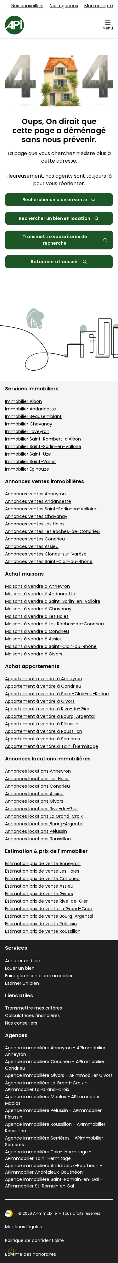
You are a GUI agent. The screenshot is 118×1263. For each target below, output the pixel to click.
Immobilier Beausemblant (33, 416)
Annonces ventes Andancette (38, 501)
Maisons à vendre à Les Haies (37, 616)
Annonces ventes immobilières (44, 481)
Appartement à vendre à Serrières (42, 739)
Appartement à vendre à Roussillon (43, 731)
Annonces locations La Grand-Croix (44, 816)
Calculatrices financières (32, 1015)
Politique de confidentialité (34, 1240)
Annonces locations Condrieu (37, 786)
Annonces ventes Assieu (32, 546)
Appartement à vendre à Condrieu (43, 686)
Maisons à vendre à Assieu (34, 639)
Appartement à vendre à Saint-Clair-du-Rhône (57, 694)
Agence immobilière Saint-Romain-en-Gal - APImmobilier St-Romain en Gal (54, 1182)
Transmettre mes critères (33, 1008)
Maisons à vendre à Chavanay (38, 609)
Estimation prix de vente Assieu (39, 886)
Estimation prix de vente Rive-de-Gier (46, 901)
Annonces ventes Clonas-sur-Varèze (46, 554)
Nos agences (64, 6)
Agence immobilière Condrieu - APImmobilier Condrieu (54, 1064)
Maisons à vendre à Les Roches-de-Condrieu (54, 624)
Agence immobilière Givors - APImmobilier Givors (59, 1075)
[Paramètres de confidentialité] (12, 1251)
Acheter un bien (22, 961)
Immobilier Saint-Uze (28, 454)
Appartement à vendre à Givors (40, 701)
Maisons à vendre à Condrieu (37, 631)
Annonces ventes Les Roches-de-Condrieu (52, 531)
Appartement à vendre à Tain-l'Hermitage (51, 746)
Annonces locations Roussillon (38, 839)
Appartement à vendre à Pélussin (41, 724)
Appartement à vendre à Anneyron (43, 679)
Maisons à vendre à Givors (33, 654)
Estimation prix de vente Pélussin (41, 924)
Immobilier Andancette (30, 409)
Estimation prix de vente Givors (39, 893)
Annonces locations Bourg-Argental (44, 824)
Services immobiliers (32, 389)
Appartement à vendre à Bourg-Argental (50, 716)
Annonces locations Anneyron (38, 771)
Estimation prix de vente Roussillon (43, 931)
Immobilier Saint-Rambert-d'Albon (43, 439)
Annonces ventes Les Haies (35, 524)
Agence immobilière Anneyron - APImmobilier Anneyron (55, 1051)
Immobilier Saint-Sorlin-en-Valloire (43, 446)
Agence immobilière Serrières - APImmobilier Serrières (54, 1141)
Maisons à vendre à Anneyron (37, 586)
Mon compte (98, 6)
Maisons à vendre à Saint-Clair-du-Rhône (51, 646)
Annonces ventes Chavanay (36, 516)
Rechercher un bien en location (54, 218)
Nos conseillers (27, 6)
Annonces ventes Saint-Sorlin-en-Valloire (50, 509)
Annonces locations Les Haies (37, 778)
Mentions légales (23, 1227)
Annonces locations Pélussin (36, 831)
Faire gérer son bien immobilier (39, 976)
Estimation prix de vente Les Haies (42, 871)
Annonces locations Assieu (34, 794)
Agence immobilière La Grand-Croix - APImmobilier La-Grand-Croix (46, 1086)
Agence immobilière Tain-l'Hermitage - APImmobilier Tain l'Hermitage (48, 1155)
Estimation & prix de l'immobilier (46, 851)
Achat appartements (32, 666)
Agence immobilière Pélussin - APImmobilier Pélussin (53, 1113)
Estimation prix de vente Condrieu (42, 878)
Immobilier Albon (23, 401)
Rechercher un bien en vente (54, 199)
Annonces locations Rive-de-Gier (41, 809)
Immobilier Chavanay (28, 424)
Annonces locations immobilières (48, 759)
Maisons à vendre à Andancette (40, 594)
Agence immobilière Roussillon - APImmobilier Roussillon (55, 1127)
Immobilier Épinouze (27, 469)
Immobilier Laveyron (27, 431)
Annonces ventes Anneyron (35, 494)
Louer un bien (20, 968)
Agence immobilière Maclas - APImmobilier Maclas (52, 1099)
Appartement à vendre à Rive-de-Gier (47, 709)
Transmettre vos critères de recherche (54, 239)
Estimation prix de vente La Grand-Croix (49, 908)
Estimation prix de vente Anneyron (43, 863)
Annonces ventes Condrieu (35, 539)
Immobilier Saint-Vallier (30, 461)
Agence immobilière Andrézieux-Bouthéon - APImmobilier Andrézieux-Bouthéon (53, 1168)
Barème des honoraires (30, 1254)
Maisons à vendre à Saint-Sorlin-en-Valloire (52, 601)
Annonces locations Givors (34, 801)
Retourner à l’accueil (55, 261)
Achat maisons (24, 574)
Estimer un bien (22, 983)
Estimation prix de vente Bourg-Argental (49, 916)
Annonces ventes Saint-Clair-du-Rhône (49, 561)
